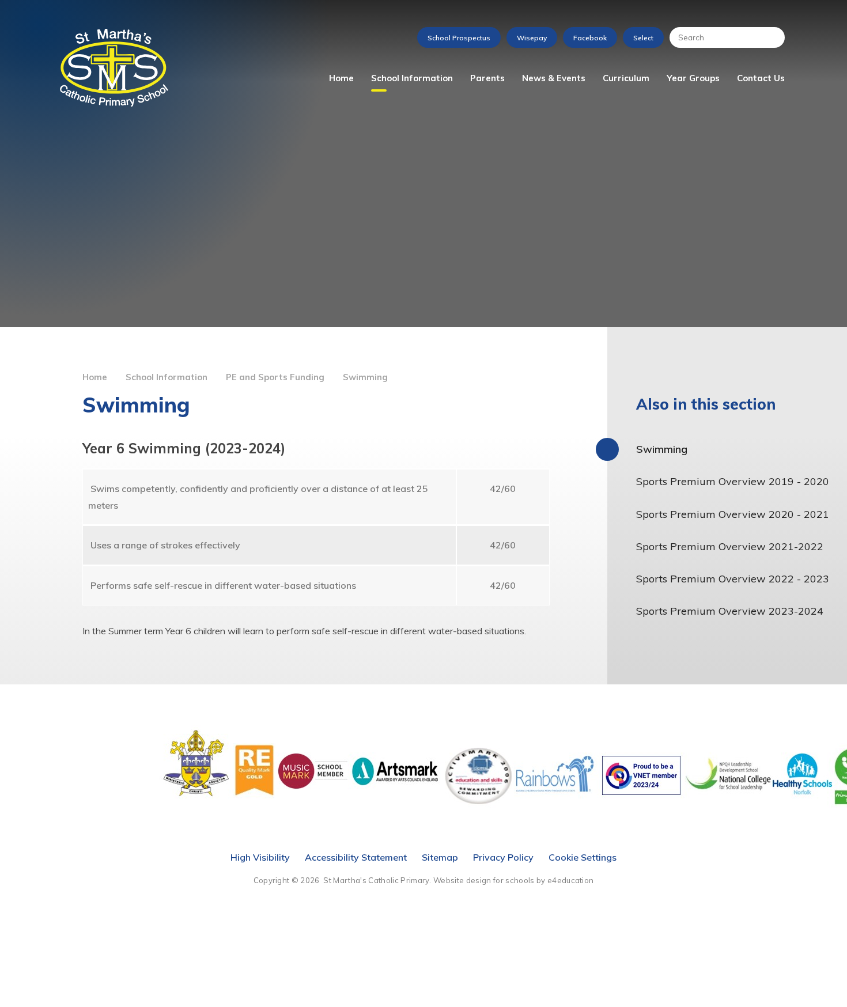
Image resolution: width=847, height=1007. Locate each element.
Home (94, 377)
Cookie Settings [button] (583, 857)
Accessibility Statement (356, 857)
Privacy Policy (503, 857)
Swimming (365, 377)
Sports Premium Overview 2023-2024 (729, 611)
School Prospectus (459, 37)
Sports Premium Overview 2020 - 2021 (732, 514)
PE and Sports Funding (275, 377)
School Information (166, 377)
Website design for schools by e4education (513, 880)
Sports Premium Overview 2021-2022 (729, 546)
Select (643, 37)
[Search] (770, 37)
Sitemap (440, 857)
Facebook (590, 37)
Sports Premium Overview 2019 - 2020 (732, 481)
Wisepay (532, 37)
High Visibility (260, 857)
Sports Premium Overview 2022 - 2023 (732, 578)
